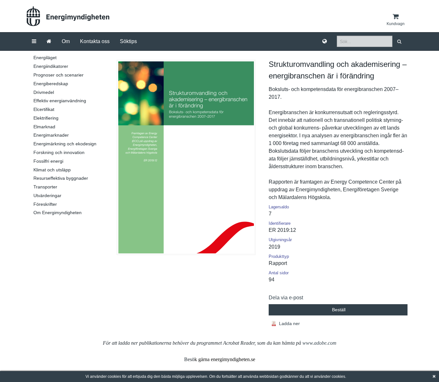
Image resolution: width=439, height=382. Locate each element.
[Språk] (324, 41)
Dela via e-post (286, 297)
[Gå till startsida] (49, 41)
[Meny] (34, 41)
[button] (400, 41)
